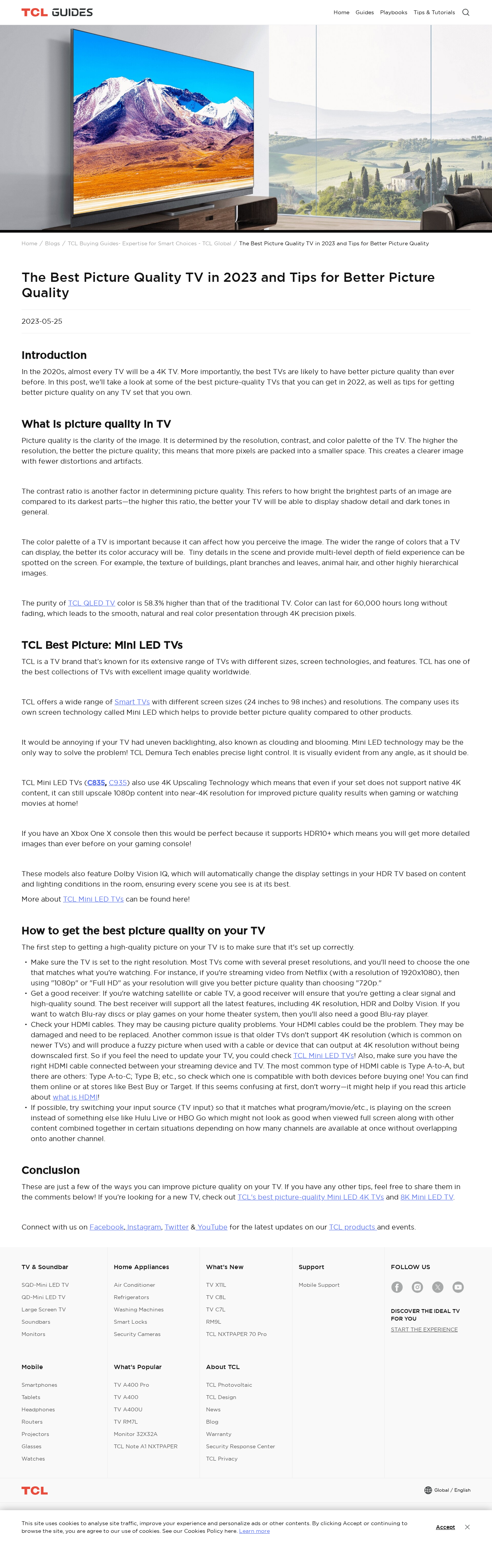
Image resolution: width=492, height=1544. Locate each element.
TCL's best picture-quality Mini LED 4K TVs (311, 1197)
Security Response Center (240, 1446)
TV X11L (216, 1284)
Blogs (52, 243)
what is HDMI (75, 1097)
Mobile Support (319, 1284)
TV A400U (128, 1409)
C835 (96, 782)
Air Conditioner (134, 1284)
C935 (118, 782)
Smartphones (39, 1384)
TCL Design (221, 1397)
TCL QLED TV (91, 603)
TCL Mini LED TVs (93, 899)
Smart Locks (130, 1321)
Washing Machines (139, 1309)
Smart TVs (132, 701)
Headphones (38, 1409)
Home (29, 243)
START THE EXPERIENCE (424, 1329)
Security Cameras (137, 1334)
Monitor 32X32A (136, 1434)
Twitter (177, 1227)
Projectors (35, 1434)
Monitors (33, 1334)
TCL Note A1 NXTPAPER (146, 1446)
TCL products (353, 1227)
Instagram (143, 1227)
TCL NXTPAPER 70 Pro (236, 1334)
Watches (33, 1458)
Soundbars (36, 1321)
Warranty (218, 1434)
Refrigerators (131, 1297)
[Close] (467, 1527)
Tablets (31, 1397)
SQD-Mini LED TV (45, 1284)
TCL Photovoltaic (229, 1384)
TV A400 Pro (131, 1384)
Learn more (254, 1530)
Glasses (32, 1446)
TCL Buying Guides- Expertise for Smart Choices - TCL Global (149, 243)
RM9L (213, 1321)
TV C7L (216, 1309)
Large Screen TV (44, 1309)
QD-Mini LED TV (44, 1297)
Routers (32, 1421)
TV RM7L (126, 1421)
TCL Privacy (222, 1458)
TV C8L (216, 1297)
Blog (212, 1421)
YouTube (212, 1227)
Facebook (107, 1227)
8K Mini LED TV (427, 1197)
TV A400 (126, 1397)
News (213, 1409)
